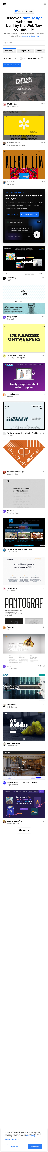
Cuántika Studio (13, 143)
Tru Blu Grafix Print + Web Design (20, 549)
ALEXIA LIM (11, 182)
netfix (9, 666)
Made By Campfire (14, 821)
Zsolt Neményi (12, 668)
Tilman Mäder (12, 435)
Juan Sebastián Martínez (16, 145)
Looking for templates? (31, 36)
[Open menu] (44, 4)
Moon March (11, 591)
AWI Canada (11, 705)
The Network (12, 588)
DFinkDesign (12, 104)
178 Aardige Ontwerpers (16, 355)
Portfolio (10, 510)
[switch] (21, 58)
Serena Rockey (12, 474)
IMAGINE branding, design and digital (22, 782)
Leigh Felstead (12, 785)
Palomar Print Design (15, 472)
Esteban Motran (12, 746)
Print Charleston (13, 394)
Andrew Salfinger (13, 823)
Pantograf (11, 627)
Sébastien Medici (13, 513)
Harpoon (10, 396)
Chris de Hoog (12, 319)
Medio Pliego (12, 278)
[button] (12, 214)
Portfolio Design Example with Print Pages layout (24, 433)
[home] (4, 4)
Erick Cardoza (12, 707)
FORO (9, 280)
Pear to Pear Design (15, 743)
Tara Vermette (12, 552)
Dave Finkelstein (13, 106)
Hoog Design (12, 317)
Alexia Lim (10, 184)
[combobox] (10, 58)
